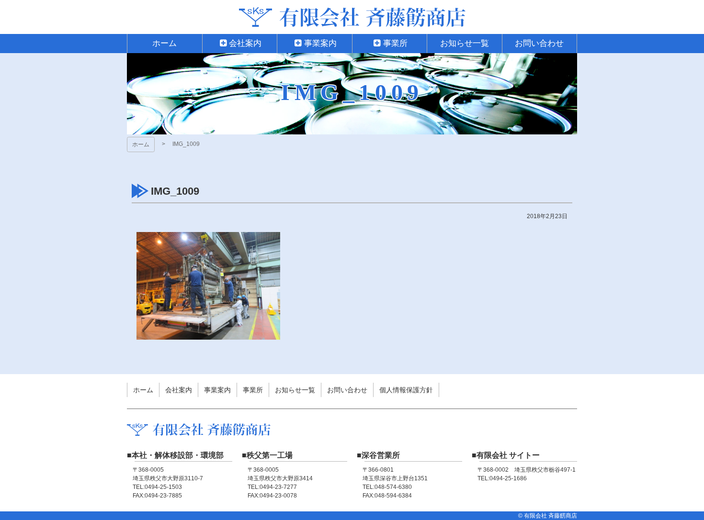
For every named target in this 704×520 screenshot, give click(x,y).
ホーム (140, 144)
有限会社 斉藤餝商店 (352, 17)
